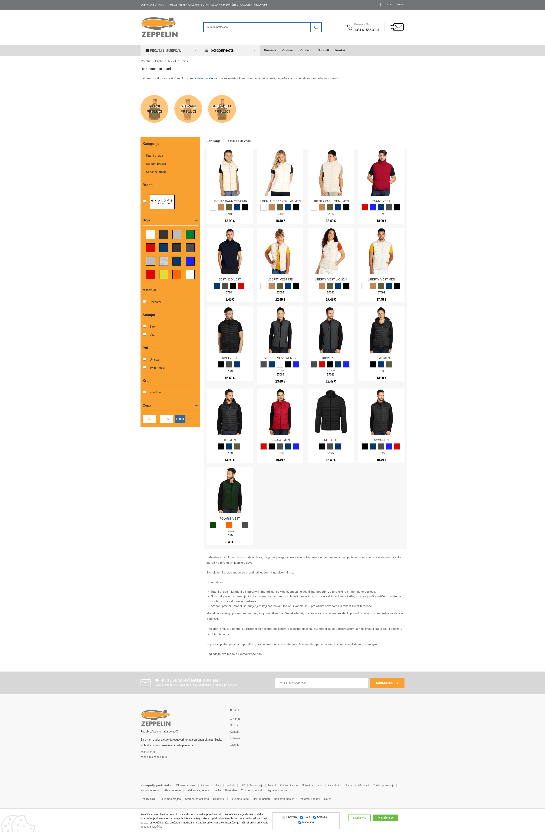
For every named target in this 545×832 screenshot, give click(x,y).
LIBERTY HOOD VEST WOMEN (280, 200)
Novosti (388, 4)
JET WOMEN (381, 358)
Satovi (349, 785)
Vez (152, 334)
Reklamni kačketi (309, 798)
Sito (152, 326)
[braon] (221, 207)
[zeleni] (213, 525)
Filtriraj (180, 418)
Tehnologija (256, 785)
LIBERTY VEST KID (280, 279)
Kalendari (231, 790)
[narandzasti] (229, 525)
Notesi (328, 798)
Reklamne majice (170, 798)
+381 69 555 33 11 (366, 30)
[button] (170, 50)
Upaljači (230, 785)
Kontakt (400, 4)
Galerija (234, 744)
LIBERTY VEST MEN (381, 279)
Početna (270, 50)
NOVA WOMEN (280, 440)
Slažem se (387, 817)
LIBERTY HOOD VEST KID (229, 200)
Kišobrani (363, 785)
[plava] (338, 446)
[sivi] (389, 207)
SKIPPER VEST (330, 358)
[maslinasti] (229, 207)
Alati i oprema (172, 790)
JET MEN (230, 440)
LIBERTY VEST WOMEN (331, 279)
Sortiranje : (214, 141)
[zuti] (237, 525)
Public (159, 61)
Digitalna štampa (277, 790)
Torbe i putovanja (383, 785)
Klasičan (155, 392)
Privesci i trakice (211, 785)
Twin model (157, 367)
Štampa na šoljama (197, 798)
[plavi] (237, 207)
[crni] (245, 207)
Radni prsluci (155, 155)
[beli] (213, 207)
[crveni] (364, 207)
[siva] (330, 446)
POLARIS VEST (229, 518)
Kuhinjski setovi (150, 790)
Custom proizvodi (251, 790)
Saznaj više (359, 817)
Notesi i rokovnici (312, 785)
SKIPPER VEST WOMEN (280, 358)
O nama (287, 50)
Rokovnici (219, 798)
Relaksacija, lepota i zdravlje (203, 790)
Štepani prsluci (156, 163)
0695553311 (148, 752)
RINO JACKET (330, 440)
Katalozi (305, 50)
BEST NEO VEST (229, 279)
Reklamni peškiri (284, 798)
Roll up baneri (261, 798)
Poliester (155, 301)
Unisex (154, 359)
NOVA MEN (381, 440)
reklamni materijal (206, 78)
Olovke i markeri (186, 785)
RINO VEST (229, 358)
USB (242, 785)
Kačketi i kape (289, 785)
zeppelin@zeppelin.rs (154, 756)
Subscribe (384, 683)
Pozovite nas (362, 24)
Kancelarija (334, 785)
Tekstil (172, 61)
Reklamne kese (239, 798)
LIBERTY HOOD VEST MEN (331, 200)
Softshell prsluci (156, 171)
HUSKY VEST (381, 200)
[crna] (322, 446)
